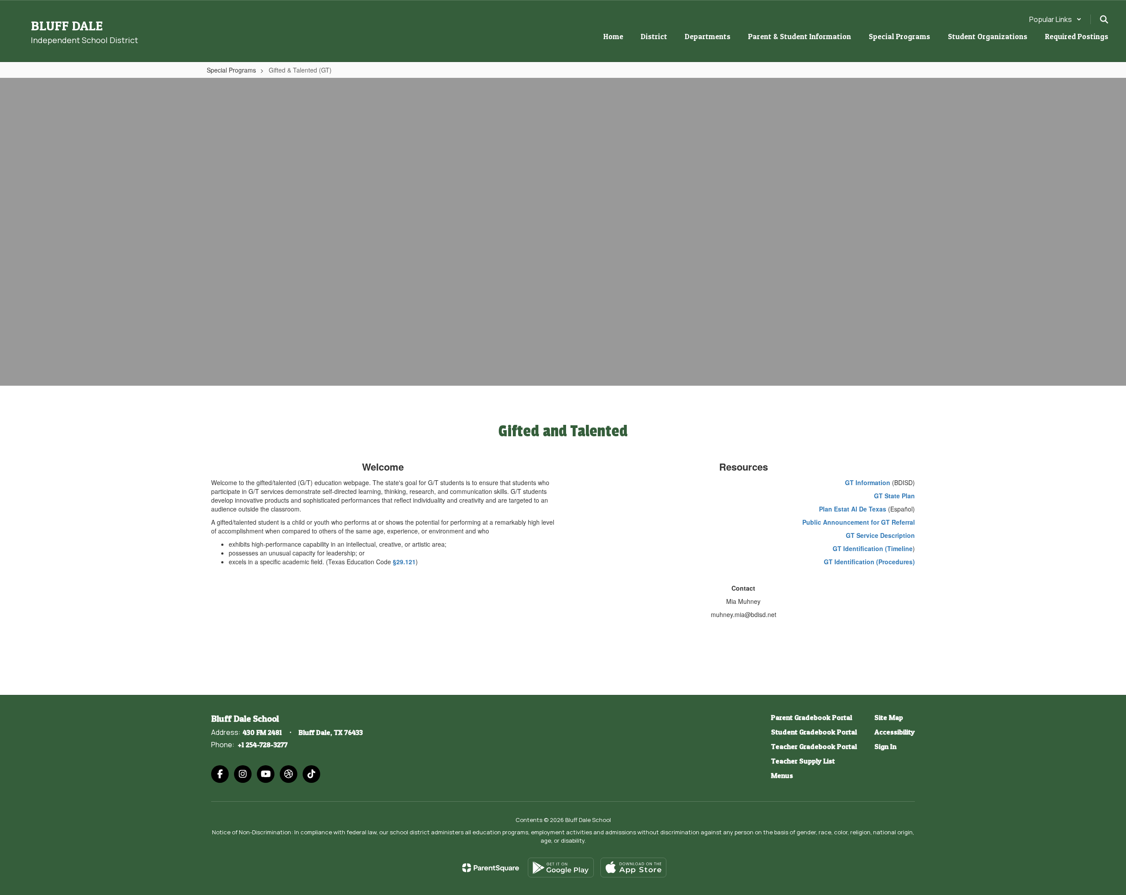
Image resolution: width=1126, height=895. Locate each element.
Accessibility (894, 731)
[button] (1055, 19)
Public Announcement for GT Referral (858, 522)
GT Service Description (880, 535)
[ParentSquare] (490, 867)
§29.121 (404, 561)
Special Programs (231, 70)
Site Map (888, 717)
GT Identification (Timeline (873, 548)
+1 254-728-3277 (263, 744)
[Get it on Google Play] (561, 867)
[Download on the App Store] (633, 867)
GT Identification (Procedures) (869, 561)
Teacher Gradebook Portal (814, 746)
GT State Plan (894, 495)
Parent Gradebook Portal (811, 717)
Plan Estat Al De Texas (852, 508)
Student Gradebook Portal (814, 731)
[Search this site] (1104, 19)
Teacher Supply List (803, 760)
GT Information (867, 482)
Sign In (885, 746)
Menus (782, 775)
